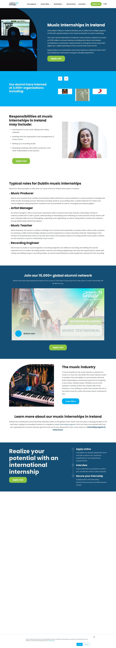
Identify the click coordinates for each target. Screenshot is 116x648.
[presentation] (60, 78)
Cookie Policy (51, 640)
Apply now (96, 4)
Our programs (31, 4)
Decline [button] (86, 644)
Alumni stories (71, 4)
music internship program (65, 424)
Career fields (45, 4)
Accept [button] (79, 644)
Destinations (58, 4)
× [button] (94, 637)
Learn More (82, 4)
